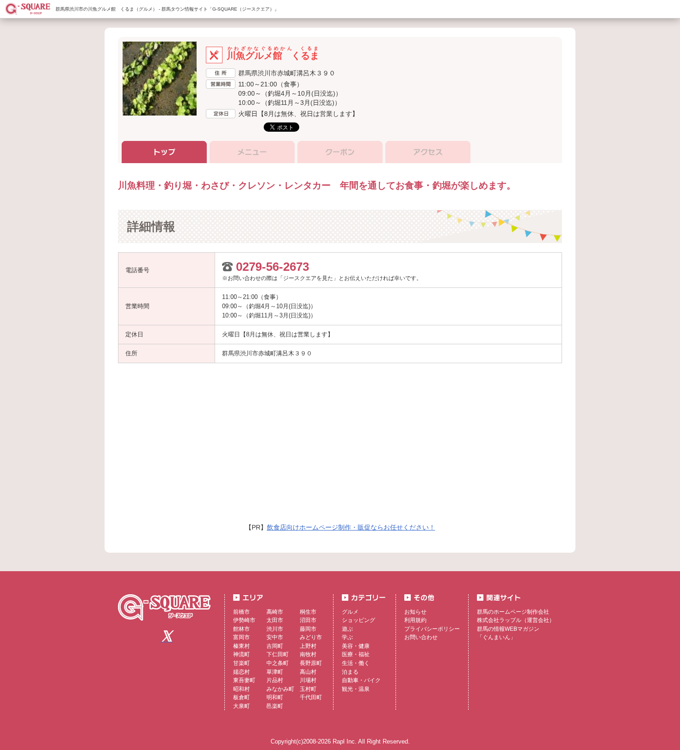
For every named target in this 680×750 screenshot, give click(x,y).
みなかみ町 (280, 689)
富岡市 (241, 637)
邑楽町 (274, 706)
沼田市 (308, 620)
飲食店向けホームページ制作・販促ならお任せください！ (351, 527)
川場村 (308, 680)
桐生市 (308, 612)
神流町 (241, 654)
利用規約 (415, 620)
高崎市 (274, 612)
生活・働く (356, 663)
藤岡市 (308, 629)
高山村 (308, 672)
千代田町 (311, 697)
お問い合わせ (421, 637)
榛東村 (241, 646)
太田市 (274, 620)
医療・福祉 (356, 654)
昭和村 (241, 689)
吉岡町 (274, 646)
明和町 (274, 697)
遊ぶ (347, 629)
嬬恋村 (241, 672)
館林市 (241, 629)
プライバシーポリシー (432, 629)
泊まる (350, 672)
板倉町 (241, 697)
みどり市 (311, 637)
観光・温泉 (356, 689)
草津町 (274, 672)
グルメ (350, 612)
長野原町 (311, 663)
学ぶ (347, 637)
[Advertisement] (256, 446)
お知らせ (415, 612)
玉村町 (308, 689)
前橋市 (241, 612)
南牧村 (308, 654)
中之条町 (277, 663)
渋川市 (274, 629)
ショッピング (358, 620)
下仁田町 (277, 654)
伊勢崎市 (244, 620)
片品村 (274, 680)
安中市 (274, 637)
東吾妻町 (244, 680)
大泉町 (241, 706)
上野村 (308, 646)
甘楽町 (241, 663)
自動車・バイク (361, 680)
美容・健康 (356, 646)
